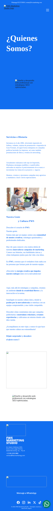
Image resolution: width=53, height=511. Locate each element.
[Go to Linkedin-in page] (30, 502)
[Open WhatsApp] (47, 504)
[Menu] (47, 10)
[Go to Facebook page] (19, 502)
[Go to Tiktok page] (39, 502)
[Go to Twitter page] (35, 502)
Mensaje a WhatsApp (26, 493)
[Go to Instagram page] (25, 502)
